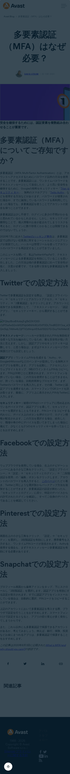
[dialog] (35, 387)
